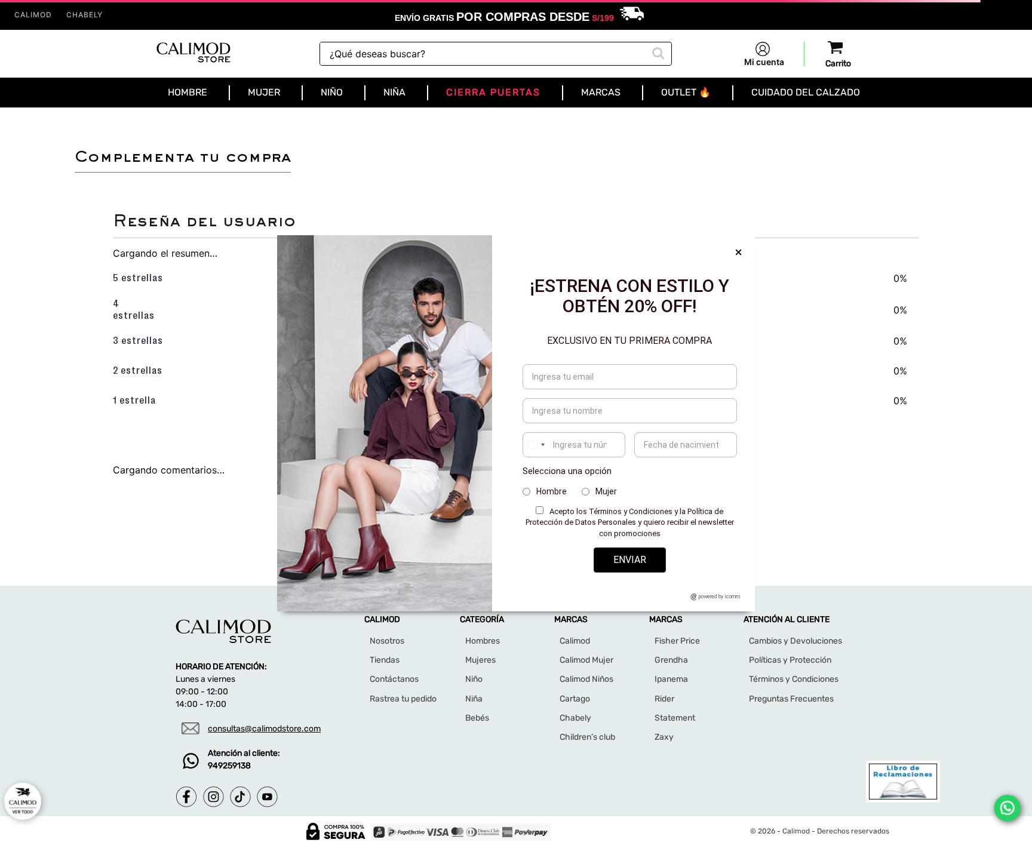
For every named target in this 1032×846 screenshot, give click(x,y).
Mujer (606, 491)
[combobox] (496, 54)
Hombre (551, 491)
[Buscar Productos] (657, 51)
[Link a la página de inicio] (19, 122)
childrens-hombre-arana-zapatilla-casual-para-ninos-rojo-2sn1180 (188, 121)
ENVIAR (629, 559)
